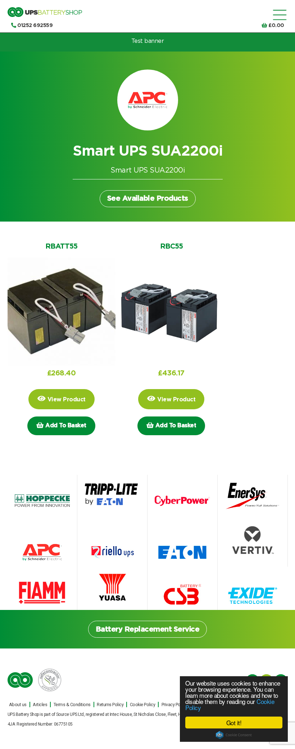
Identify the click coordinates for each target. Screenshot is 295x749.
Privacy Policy (174, 704)
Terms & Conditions (72, 704)
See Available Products (147, 198)
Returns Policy (110, 704)
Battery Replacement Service (148, 629)
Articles (40, 704)
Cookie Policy (142, 704)
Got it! (234, 722)
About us (18, 704)
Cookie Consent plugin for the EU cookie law (234, 735)
